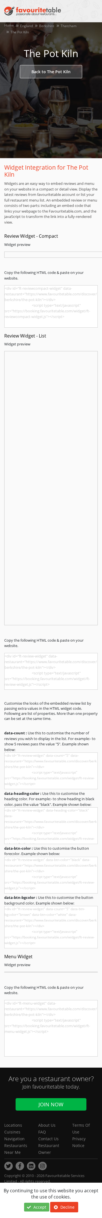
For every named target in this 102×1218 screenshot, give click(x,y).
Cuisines (12, 1132)
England (26, 25)
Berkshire (46, 25)
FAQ (42, 1132)
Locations (13, 1125)
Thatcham (68, 25)
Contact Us (48, 1138)
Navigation (14, 1138)
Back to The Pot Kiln (51, 71)
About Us (47, 1125)
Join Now (51, 1104)
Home (9, 25)
